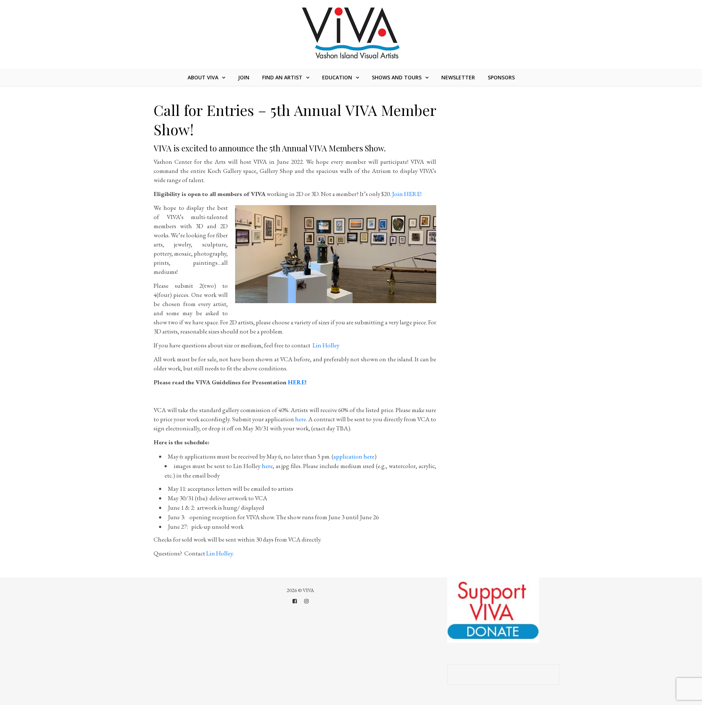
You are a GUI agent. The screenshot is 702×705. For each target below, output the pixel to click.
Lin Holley (325, 345)
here (300, 419)
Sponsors (501, 77)
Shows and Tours (397, 77)
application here (353, 456)
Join (243, 77)
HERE (296, 382)
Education (337, 77)
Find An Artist (282, 77)
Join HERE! (407, 194)
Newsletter (458, 77)
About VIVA (203, 77)
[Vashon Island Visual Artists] (351, 34)
